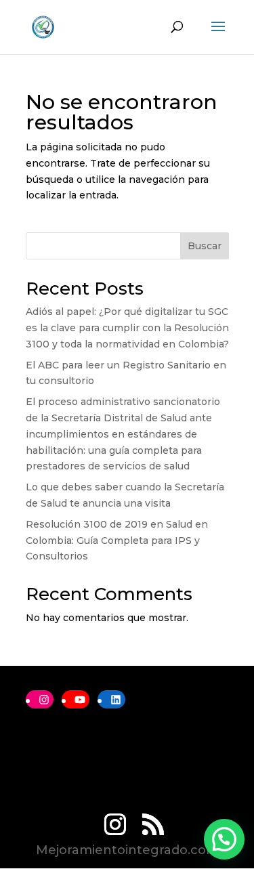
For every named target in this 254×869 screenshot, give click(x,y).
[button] (224, 839)
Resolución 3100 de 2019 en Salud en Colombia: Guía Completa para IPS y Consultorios (117, 540)
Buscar (204, 246)
